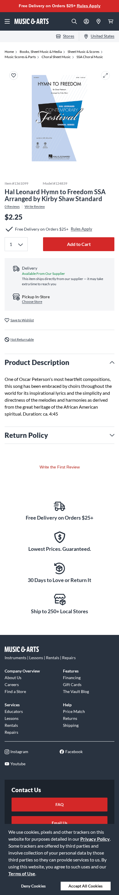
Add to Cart (79, 244)
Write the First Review (60, 467)
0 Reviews (12, 207)
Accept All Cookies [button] (85, 885)
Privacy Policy (95, 839)
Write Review (35, 207)
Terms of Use (21, 873)
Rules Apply (89, 5)
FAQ (59, 804)
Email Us (59, 822)
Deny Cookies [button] (33, 885)
